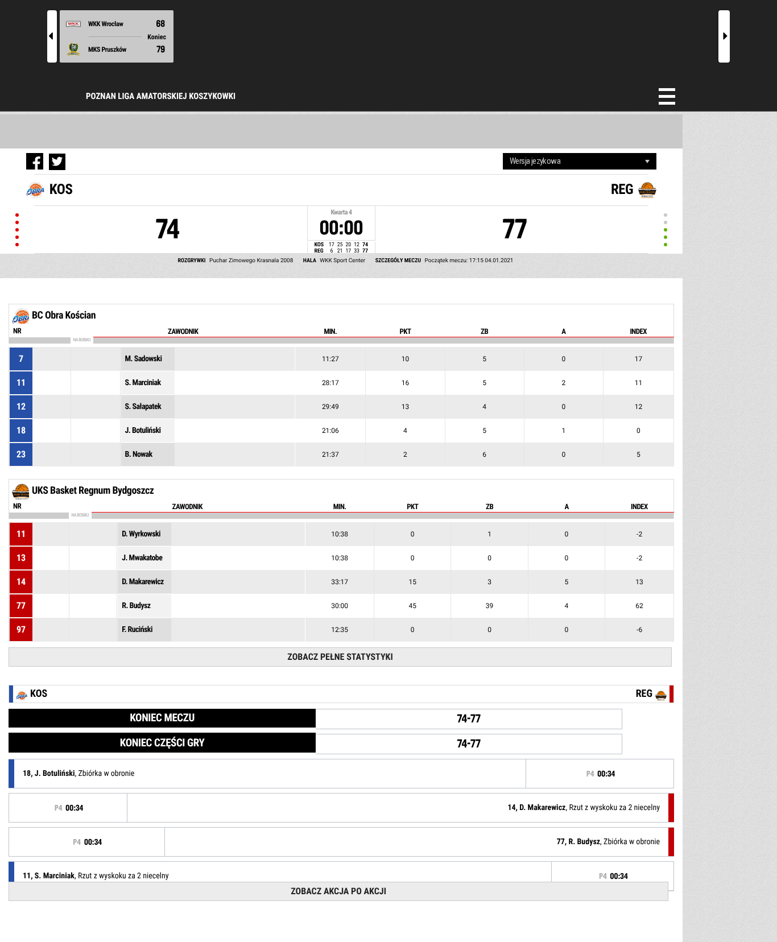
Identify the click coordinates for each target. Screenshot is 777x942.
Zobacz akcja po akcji (338, 891)
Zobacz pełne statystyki (339, 656)
